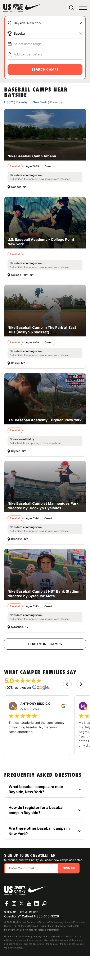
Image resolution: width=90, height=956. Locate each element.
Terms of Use (29, 912)
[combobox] (48, 23)
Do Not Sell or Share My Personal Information (35, 929)
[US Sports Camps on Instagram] (14, 903)
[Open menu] (83, 8)
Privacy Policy (47, 926)
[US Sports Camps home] (22, 8)
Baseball (20, 33)
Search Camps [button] (45, 69)
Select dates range (28, 44)
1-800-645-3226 (46, 916)
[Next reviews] (81, 684)
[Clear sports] (80, 33)
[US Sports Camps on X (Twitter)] (21, 903)
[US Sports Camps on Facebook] (6, 903)
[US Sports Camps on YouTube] (29, 903)
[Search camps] (44, 903)
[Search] (71, 7)
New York (40, 102)
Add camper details (28, 54)
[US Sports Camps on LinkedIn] (36, 903)
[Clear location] (80, 23)
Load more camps (45, 644)
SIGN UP (69, 868)
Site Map (10, 912)
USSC (8, 102)
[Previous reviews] (67, 684)
